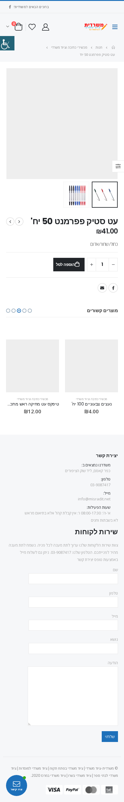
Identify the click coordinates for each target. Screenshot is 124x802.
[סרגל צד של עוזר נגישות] (7, 43)
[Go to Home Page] (113, 47)
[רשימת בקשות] (32, 27)
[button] (30, 310)
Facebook (113, 288)
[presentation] (116, 123)
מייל (115, 616)
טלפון (113, 593)
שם (115, 569)
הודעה (113, 662)
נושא (114, 639)
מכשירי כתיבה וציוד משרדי (91, 399)
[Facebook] (10, 7)
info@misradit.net (94, 499)
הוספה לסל (65, 264)
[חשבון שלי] (45, 27)
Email (102, 288)
